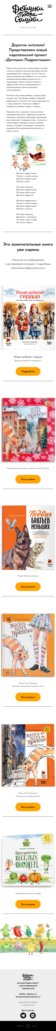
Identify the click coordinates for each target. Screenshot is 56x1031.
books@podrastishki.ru (28, 1002)
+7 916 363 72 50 (28, 1005)
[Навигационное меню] (50, 6)
